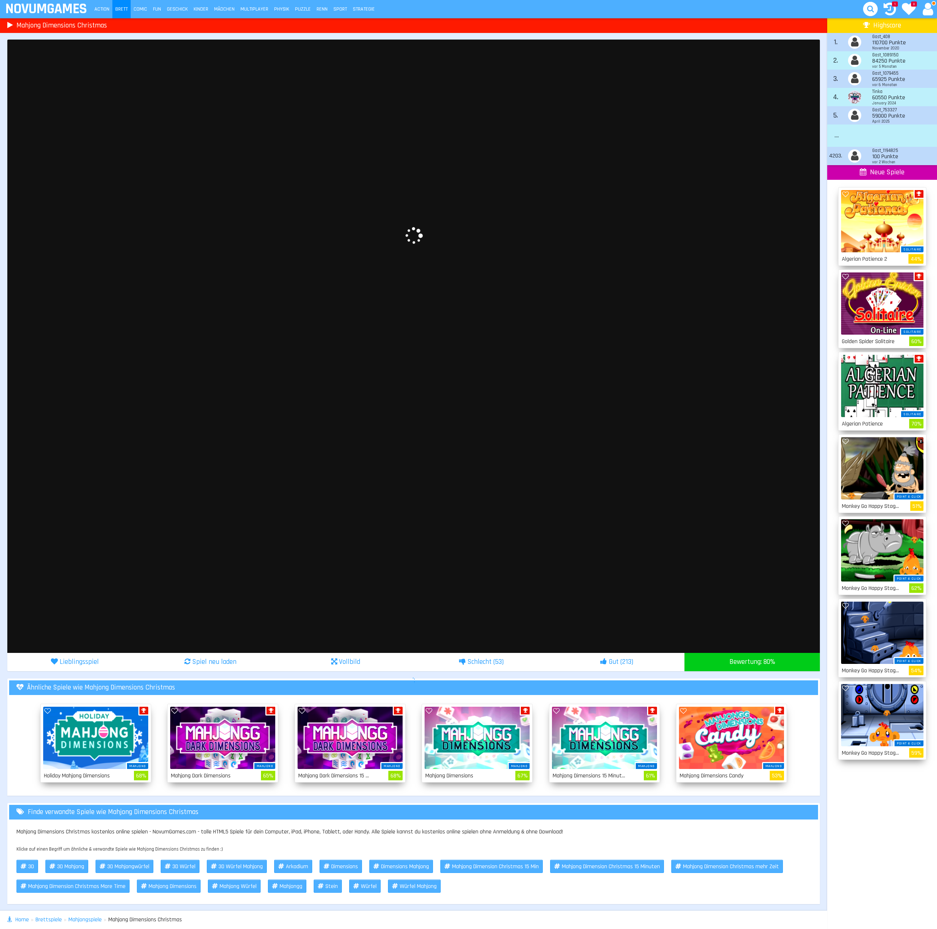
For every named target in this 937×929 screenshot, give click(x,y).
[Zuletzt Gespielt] (890, 10)
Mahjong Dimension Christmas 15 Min (495, 866)
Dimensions (344, 866)
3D (31, 866)
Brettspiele (49, 920)
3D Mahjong (70, 866)
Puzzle (303, 9)
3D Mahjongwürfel (128, 866)
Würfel (369, 886)
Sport (340, 9)
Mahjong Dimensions (173, 886)
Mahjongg (291, 886)
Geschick (177, 9)
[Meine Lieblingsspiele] (909, 10)
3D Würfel (183, 866)
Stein (331, 886)
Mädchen (224, 9)
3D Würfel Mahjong (241, 866)
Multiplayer (254, 9)
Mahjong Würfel (238, 886)
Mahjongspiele (85, 920)
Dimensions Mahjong (405, 866)
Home (22, 920)
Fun (157, 9)
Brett (121, 9)
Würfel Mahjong (418, 886)
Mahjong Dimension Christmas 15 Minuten (611, 866)
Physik (281, 9)
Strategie (364, 9)
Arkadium (297, 866)
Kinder (201, 9)
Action (101, 9)
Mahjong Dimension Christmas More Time (77, 886)
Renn (322, 9)
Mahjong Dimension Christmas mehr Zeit (731, 866)
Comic (140, 9)
